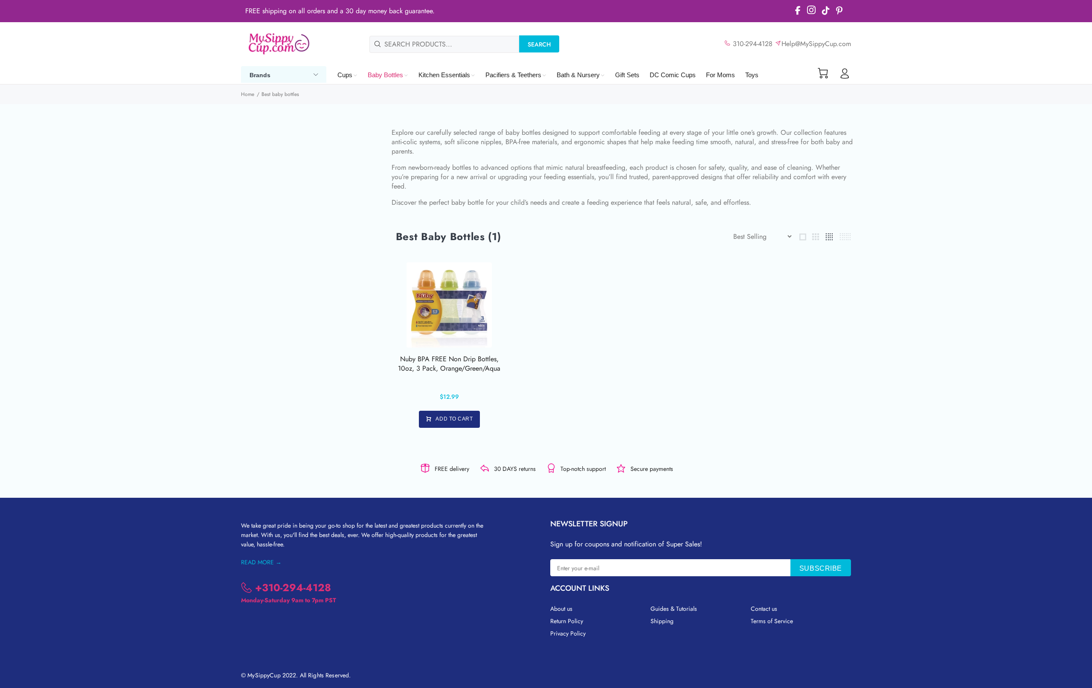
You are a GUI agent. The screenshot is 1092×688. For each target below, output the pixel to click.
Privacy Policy (568, 633)
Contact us (764, 608)
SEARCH (539, 44)
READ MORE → (261, 562)
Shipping (662, 621)
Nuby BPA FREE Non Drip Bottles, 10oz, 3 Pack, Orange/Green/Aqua (449, 363)
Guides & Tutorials (674, 608)
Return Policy (566, 621)
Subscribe (820, 568)
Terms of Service (772, 621)
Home (247, 94)
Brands (260, 75)
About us (561, 608)
